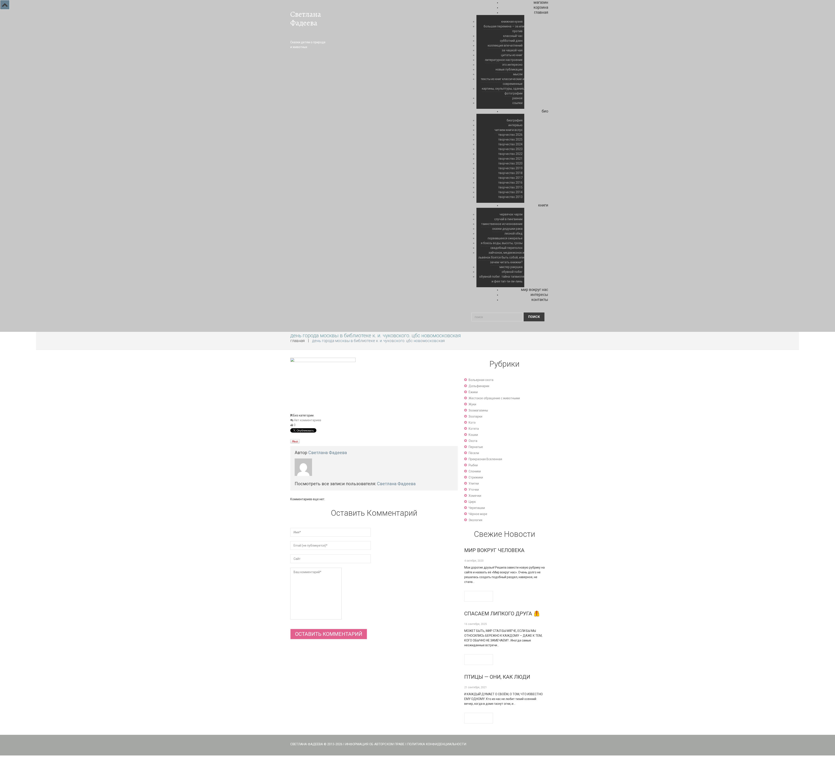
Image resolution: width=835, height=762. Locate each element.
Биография (515, 120)
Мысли (518, 74)
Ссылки (517, 103)
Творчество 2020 (510, 163)
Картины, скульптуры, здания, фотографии (503, 91)
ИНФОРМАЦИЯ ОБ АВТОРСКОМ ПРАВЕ (374, 744)
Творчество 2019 (510, 168)
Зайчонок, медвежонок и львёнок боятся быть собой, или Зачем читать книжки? (501, 257)
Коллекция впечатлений (505, 45)
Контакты (539, 299)
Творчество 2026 (510, 134)
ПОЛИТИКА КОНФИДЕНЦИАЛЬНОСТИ (436, 744)
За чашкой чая (512, 50)
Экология (475, 520)
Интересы (539, 294)
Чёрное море (478, 514)
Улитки (474, 483)
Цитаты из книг (512, 55)
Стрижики (476, 477)
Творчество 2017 (510, 178)
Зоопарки (475, 416)
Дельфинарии (479, 386)
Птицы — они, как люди (497, 677)
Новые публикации (509, 69)
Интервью (515, 125)
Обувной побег (512, 272)
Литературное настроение (504, 60)
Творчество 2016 (510, 182)
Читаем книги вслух (508, 130)
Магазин (541, 2)
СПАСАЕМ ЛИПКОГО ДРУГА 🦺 (502, 614)
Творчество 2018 (510, 173)
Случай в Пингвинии (508, 219)
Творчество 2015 (510, 187)
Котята (474, 428)
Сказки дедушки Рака (507, 228)
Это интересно (512, 64)
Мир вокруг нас (534, 289)
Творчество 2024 (510, 144)
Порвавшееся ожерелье (505, 238)
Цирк (472, 502)
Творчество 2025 (510, 139)
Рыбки (473, 465)
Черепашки (477, 508)
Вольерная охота (481, 380)
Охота (473, 441)
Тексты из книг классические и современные (502, 81)
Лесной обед (513, 233)
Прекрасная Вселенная (485, 459)
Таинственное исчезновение (502, 224)
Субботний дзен (511, 40)
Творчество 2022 (510, 154)
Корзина (541, 7)
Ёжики (473, 392)
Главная (541, 12)
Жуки (472, 404)
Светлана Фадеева (305, 18)
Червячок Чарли (511, 214)
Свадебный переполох (506, 248)
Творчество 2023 (510, 149)
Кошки (473, 434)
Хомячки (475, 495)
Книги (543, 205)
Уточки (474, 489)
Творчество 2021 (510, 158)
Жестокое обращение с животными (494, 398)
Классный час (513, 36)
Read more (478, 596)
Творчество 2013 (510, 197)
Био (545, 111)
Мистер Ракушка (511, 267)
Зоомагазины (478, 410)
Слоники (475, 471)
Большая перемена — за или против (504, 29)
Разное (517, 98)
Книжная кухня (512, 21)
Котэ (472, 422)
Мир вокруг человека (494, 550)
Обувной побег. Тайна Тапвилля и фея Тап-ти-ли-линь (501, 279)
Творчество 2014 (510, 192)
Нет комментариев (307, 420)
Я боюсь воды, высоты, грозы (502, 243)
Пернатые (476, 447)
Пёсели (474, 453)
